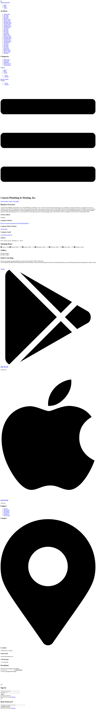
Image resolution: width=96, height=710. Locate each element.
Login (6, 75)
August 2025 (7, 27)
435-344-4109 (4, 229)
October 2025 (7, 25)
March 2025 (6, 34)
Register (13, 697)
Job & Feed (6, 61)
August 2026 (7, 14)
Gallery (10, 201)
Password (3, 692)
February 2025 (7, 35)
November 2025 (7, 23)
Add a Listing (5, 79)
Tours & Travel (7, 63)
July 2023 (6, 53)
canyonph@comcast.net (6, 235)
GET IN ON (4, 367)
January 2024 (7, 52)
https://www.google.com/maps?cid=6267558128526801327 (15, 223)
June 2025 (6, 30)
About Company (5, 201)
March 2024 (6, 49)
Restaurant (6, 62)
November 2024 (7, 38)
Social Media (16, 201)
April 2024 (6, 47)
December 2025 (7, 22)
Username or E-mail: (5, 705)
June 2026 (6, 17)
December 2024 (7, 37)
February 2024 (7, 50)
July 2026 (6, 15)
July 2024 (6, 43)
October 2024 (7, 39)
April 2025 (6, 33)
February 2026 (7, 19)
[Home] (3, 67)
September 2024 (7, 41)
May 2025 (6, 31)
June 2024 (6, 45)
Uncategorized (7, 65)
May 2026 (6, 18)
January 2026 (7, 21)
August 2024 (7, 42)
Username (3, 691)
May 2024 (6, 46)
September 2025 (7, 26)
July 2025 (6, 29)
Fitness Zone (7, 59)
